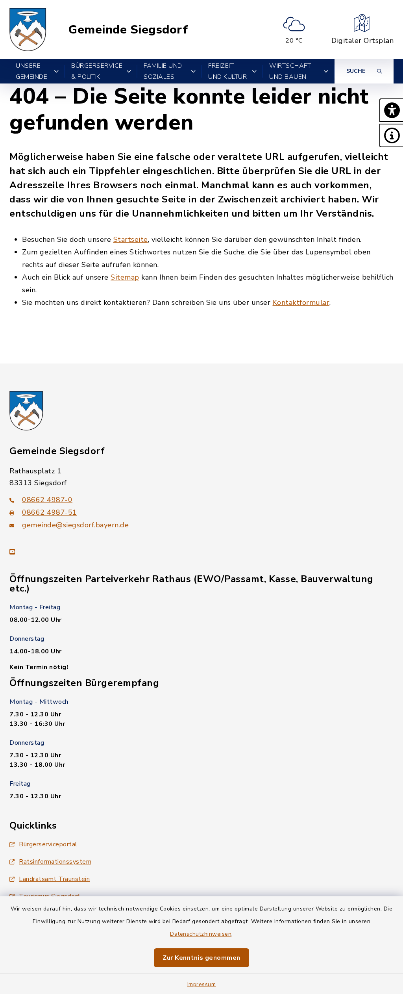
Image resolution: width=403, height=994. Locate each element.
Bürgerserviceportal (48, 844)
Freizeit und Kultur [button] (227, 71)
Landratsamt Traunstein (54, 879)
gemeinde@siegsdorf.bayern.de (75, 525)
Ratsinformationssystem (55, 861)
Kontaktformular (301, 302)
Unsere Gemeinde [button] (31, 71)
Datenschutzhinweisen (200, 934)
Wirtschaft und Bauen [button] (290, 71)
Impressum (201, 984)
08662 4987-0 (47, 499)
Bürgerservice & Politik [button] (97, 71)
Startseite (130, 239)
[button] (391, 110)
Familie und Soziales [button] (163, 71)
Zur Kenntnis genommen (201, 957)
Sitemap (125, 277)
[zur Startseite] (27, 29)
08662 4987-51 (49, 512)
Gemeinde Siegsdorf (128, 29)
